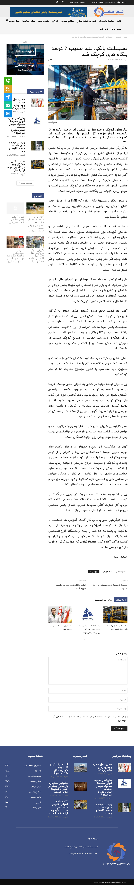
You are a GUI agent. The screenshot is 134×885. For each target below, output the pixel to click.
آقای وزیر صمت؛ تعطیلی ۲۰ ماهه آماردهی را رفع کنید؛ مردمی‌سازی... (35, 224)
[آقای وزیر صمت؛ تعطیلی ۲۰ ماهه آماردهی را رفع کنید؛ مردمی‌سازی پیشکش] (35, 208)
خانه (119, 21)
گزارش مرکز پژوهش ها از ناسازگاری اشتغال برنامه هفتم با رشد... (36, 255)
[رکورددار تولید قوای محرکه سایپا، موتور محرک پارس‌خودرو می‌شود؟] (88, 614)
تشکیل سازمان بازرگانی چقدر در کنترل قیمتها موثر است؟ (58, 787)
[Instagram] (62, 2)
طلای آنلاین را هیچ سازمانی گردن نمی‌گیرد (16, 219)
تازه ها (118, 37)
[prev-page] (90, 639)
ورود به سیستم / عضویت (76, 2)
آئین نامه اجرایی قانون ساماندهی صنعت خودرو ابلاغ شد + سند (58, 807)
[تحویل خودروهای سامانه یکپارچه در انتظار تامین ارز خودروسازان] (15, 242)
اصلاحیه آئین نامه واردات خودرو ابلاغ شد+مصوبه (59, 768)
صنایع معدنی (67, 21)
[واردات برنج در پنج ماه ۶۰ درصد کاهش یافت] (37, 145)
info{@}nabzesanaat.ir (78, 853)
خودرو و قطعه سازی (86, 21)
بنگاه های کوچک (106, 571)
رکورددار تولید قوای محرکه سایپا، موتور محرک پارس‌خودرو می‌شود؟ (89, 629)
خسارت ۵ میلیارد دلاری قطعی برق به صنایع (110, 586)
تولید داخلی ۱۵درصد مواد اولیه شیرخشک (71, 586)
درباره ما (104, 28)
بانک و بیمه (43, 21)
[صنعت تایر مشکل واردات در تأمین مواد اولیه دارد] (115, 614)
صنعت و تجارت (106, 21)
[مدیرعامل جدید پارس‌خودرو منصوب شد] (60, 614)
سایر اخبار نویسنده (103, 599)
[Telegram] (57, 2)
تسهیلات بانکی (120, 571)
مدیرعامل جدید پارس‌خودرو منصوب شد (61, 627)
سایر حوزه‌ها (28, 21)
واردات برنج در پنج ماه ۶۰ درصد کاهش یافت (16, 147)
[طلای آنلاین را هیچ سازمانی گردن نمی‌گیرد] (15, 208)
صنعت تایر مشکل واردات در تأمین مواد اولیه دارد (115, 627)
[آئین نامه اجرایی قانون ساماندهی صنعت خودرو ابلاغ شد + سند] (80, 804)
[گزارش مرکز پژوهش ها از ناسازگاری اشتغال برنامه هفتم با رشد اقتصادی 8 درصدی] (35, 242)
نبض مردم (14, 21)
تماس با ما (116, 28)
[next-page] (85, 639)
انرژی (55, 21)
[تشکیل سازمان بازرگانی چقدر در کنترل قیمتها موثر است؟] (80, 786)
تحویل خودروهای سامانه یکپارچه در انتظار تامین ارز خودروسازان (15, 255)
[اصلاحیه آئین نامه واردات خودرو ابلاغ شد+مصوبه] (80, 767)
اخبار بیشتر (121, 599)
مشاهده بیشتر (26, 183)
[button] (7, 20)
